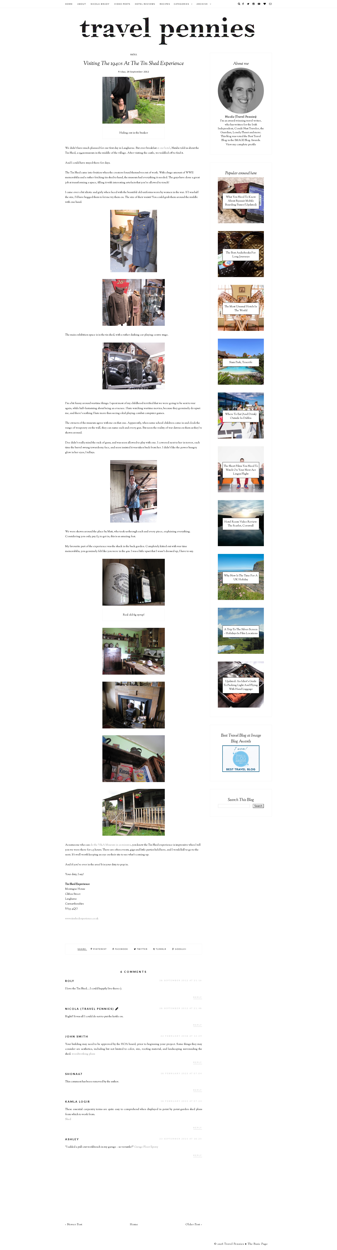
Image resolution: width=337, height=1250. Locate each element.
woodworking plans (83, 1054)
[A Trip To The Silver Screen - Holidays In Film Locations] (241, 653)
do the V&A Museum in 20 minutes (110, 845)
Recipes (165, 4)
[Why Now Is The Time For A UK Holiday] (241, 599)
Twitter (142, 949)
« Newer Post (73, 1225)
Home (69, 4)
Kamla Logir (77, 1101)
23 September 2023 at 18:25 (181, 1138)
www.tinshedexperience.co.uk (81, 918)
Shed (68, 1119)
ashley (72, 1139)
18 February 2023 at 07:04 (181, 1073)
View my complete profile (241, 145)
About (81, 4)
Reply (197, 997)
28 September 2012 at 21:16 (181, 980)
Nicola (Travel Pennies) (89, 1008)
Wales (133, 54)
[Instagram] (254, 4)
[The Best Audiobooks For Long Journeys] (241, 276)
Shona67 (73, 1073)
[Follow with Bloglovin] (264, 4)
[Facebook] (243, 4)
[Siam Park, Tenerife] (241, 384)
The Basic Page (258, 1244)
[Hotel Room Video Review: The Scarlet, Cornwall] (241, 545)
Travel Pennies (234, 1244)
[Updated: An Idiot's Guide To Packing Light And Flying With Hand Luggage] (241, 707)
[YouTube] (259, 4)
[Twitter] (248, 4)
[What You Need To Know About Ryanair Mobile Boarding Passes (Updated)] (241, 223)
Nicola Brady (100, 4)
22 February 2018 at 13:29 (181, 1036)
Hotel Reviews (145, 4)
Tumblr (160, 949)
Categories (181, 4)
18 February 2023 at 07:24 (181, 1101)
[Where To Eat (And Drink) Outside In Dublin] (241, 438)
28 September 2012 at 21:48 (181, 1008)
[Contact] (270, 4)
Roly (69, 980)
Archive (202, 4)
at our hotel (163, 148)
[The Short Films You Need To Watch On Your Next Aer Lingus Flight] (241, 492)
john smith (76, 1036)
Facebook (121, 949)
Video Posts (122, 4)
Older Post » (193, 1225)
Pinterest (99, 949)
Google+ (180, 949)
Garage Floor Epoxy (146, 1147)
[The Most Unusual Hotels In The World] (241, 330)
